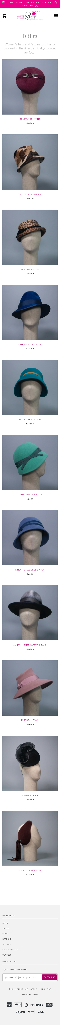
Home (5, 923)
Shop (5, 934)
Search (34, 989)
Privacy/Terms (30, 994)
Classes (7, 955)
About (5, 928)
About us (46, 989)
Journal (7, 944)
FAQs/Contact (10, 950)
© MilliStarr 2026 (18, 989)
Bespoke (7, 939)
